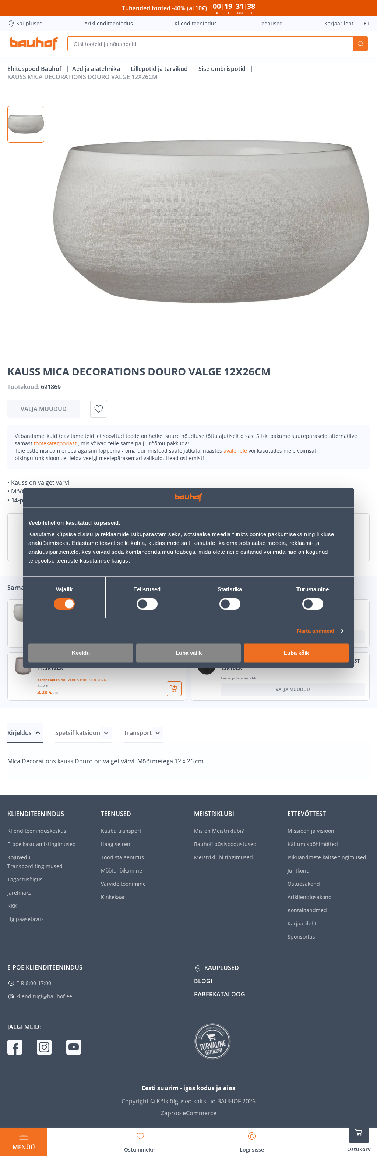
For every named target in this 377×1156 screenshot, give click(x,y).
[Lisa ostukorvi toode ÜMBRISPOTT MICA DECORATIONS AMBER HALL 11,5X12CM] (174, 688)
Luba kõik (296, 653)
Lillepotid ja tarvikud (160, 69)
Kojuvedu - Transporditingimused (35, 862)
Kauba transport (121, 830)
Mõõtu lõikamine (121, 870)
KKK (12, 905)
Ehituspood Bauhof (35, 69)
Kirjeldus (19, 733)
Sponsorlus (301, 936)
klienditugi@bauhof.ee (44, 996)
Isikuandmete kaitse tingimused (327, 857)
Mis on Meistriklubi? (219, 830)
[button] (25, 124)
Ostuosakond (304, 883)
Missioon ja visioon (311, 830)
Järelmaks (19, 892)
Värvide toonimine (123, 883)
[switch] (147, 604)
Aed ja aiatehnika (96, 69)
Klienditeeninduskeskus (36, 830)
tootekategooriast (56, 443)
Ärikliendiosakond (310, 896)
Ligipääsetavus (25, 919)
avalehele (236, 450)
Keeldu (81, 653)
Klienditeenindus (196, 23)
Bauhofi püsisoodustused (225, 844)
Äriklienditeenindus (108, 23)
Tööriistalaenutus (122, 857)
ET (367, 23)
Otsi (360, 43)
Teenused (270, 23)
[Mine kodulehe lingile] (33, 43)
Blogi (203, 981)
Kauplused (29, 23)
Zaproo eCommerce (188, 1113)
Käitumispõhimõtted (313, 844)
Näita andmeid (315, 631)
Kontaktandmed (307, 910)
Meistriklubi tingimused (223, 857)
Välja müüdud (44, 409)
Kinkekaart (114, 896)
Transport (138, 733)
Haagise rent (116, 844)
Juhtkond (299, 870)
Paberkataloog (219, 994)
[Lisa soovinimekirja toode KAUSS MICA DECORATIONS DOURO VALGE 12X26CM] (98, 409)
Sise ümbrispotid (222, 69)
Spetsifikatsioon (77, 733)
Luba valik (189, 653)
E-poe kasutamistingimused (41, 844)
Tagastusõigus (25, 879)
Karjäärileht (338, 23)
